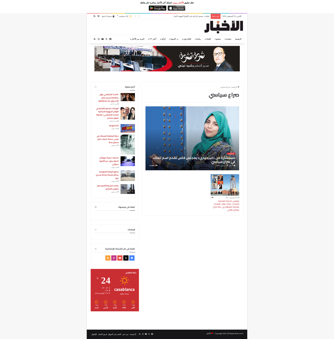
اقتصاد (208, 39)
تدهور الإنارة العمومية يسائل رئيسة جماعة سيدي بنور (107, 175)
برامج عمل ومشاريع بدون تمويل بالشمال (108, 187)
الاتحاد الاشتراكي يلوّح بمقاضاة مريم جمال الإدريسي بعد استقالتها (108, 98)
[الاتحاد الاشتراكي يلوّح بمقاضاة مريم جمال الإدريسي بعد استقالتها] (128, 97)
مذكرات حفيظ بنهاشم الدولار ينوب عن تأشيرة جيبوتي (109, 161)
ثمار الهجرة (114, 125)
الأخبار (231, 165)
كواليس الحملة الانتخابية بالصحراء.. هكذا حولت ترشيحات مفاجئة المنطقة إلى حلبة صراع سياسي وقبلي (226, 205)
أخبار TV (153, 39)
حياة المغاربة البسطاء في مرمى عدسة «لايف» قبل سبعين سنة (108, 139)
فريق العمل (102, 334)
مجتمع (218, 39)
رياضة (198, 39)
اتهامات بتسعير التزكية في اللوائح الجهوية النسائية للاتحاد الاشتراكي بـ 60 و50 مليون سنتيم (175, 16)
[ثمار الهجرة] (128, 128)
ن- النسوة (174, 39)
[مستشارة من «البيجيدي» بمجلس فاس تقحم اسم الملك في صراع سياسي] (192, 138)
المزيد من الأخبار (138, 39)
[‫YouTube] (120, 258)
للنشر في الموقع (114, 334)
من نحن (125, 334)
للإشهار (94, 334)
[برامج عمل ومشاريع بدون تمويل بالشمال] (128, 189)
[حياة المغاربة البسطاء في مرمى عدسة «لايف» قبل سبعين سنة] (128, 145)
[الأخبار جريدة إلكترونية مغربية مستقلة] (223, 27)
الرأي (164, 39)
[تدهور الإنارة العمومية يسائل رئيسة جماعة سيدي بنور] (128, 175)
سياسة (228, 39)
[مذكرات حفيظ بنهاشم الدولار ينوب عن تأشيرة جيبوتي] (128, 161)
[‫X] (126, 258)
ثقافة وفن (187, 39)
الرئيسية (238, 39)
